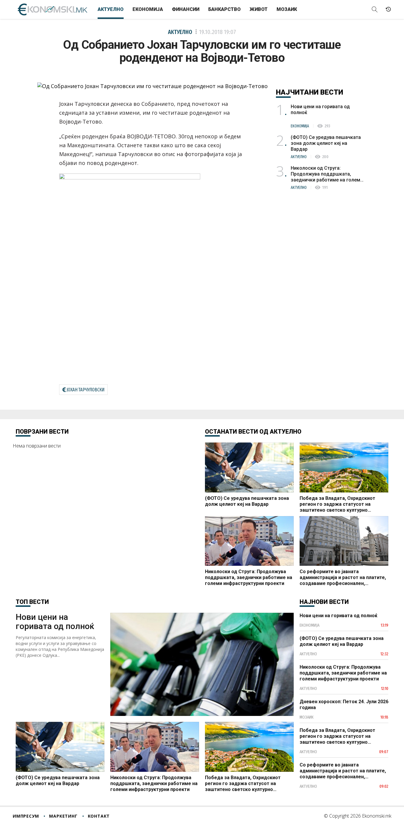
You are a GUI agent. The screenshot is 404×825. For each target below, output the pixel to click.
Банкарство (224, 9)
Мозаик (287, 9)
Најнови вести (324, 601)
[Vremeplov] (388, 9)
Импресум (26, 816)
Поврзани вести (42, 431)
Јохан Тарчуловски (85, 390)
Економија (147, 9)
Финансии (185, 9)
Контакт (99, 816)
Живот (259, 9)
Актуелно (111, 9)
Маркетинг (63, 816)
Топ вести (32, 601)
